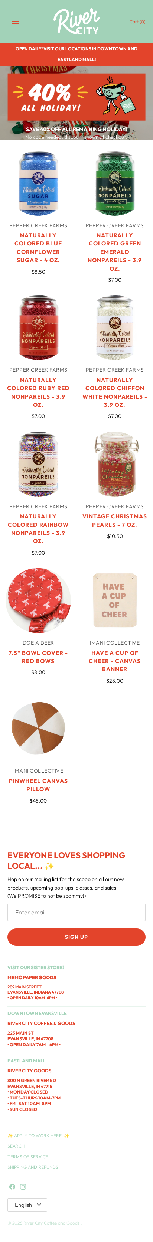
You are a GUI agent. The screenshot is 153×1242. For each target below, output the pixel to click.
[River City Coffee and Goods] (76, 22)
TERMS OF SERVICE (27, 1156)
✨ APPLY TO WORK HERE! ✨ (38, 1135)
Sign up (76, 937)
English (23, 1204)
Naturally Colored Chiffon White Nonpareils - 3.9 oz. (114, 392)
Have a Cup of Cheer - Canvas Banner (115, 661)
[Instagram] (23, 1187)
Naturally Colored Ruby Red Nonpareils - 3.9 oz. (38, 392)
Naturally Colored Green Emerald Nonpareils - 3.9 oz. (115, 252)
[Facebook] (12, 1187)
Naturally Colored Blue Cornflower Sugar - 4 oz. (38, 248)
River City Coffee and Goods (52, 1223)
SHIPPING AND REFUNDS (32, 1167)
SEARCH (16, 1146)
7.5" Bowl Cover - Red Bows (38, 656)
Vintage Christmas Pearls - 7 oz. (114, 520)
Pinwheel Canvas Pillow (38, 785)
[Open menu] (15, 22)
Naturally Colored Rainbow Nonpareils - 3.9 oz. (38, 529)
